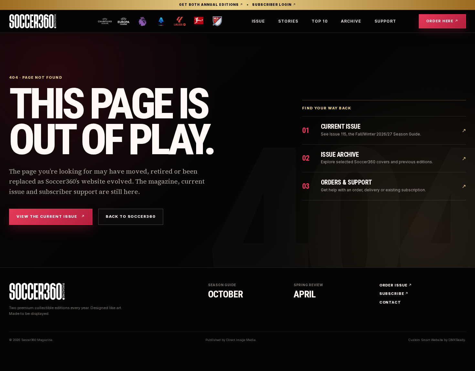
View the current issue (50, 216)
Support (385, 21)
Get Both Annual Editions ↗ (211, 4)
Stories (288, 21)
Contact (390, 302)
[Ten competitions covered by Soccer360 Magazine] (158, 21)
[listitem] (87, 21)
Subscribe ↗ (394, 293)
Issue (258, 21)
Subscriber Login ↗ (274, 4)
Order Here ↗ (442, 21)
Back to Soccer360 (131, 216)
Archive (351, 21)
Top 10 (319, 21)
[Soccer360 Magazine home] (33, 21)
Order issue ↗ (395, 285)
